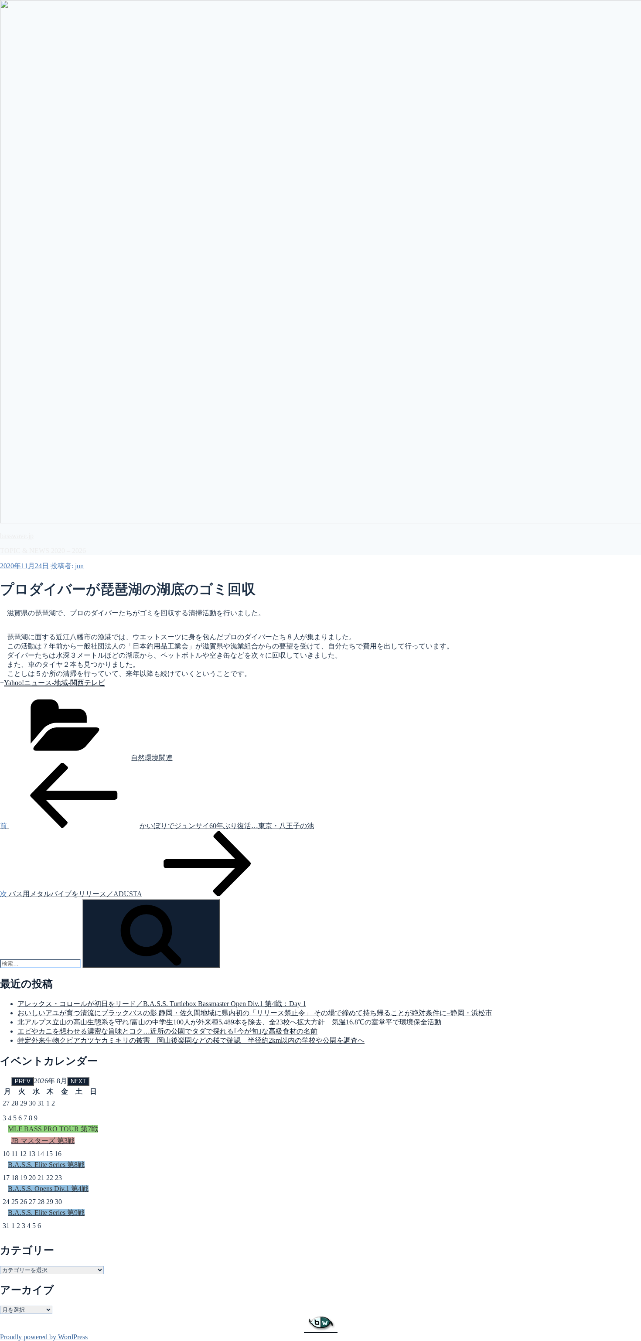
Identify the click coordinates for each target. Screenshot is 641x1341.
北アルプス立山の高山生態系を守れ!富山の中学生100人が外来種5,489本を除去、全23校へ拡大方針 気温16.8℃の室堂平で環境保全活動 (229, 1022)
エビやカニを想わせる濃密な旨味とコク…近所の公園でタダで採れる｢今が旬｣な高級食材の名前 (167, 1031)
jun (79, 566)
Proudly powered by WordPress (44, 1337)
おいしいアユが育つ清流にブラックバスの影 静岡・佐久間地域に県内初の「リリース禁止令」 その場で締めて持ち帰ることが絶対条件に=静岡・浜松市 (254, 1013)
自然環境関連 (152, 757)
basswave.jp (17, 535)
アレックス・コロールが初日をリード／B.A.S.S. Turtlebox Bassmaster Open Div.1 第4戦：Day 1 (161, 1003)
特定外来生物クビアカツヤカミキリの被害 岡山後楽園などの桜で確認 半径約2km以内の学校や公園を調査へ (191, 1040)
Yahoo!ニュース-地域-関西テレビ (54, 682)
